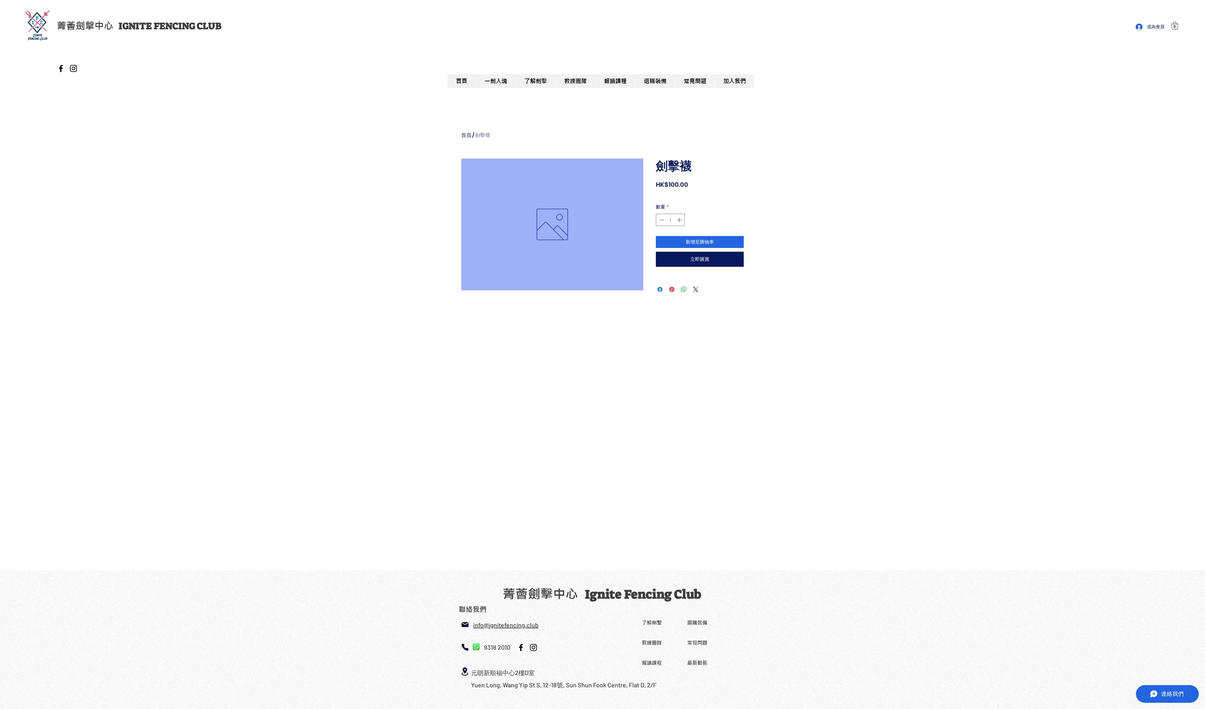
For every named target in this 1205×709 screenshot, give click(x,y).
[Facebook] (61, 68)
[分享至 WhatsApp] (684, 289)
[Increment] (680, 220)
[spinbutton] (670, 220)
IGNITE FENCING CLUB (170, 26)
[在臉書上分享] (660, 289)
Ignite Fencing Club (643, 594)
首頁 (466, 135)
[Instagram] (73, 68)
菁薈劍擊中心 (88, 26)
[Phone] (465, 647)
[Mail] (465, 624)
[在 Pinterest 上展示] (672, 289)
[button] (1174, 26)
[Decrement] (661, 220)
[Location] (465, 671)
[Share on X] (695, 289)
